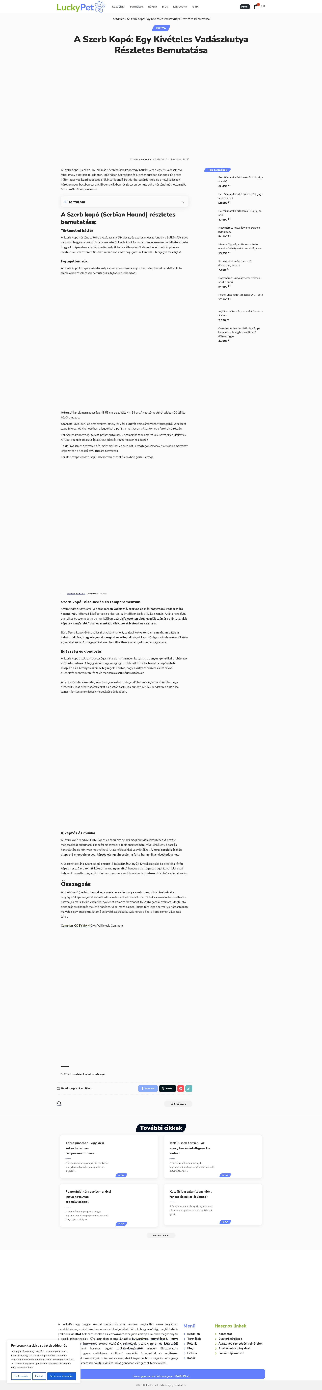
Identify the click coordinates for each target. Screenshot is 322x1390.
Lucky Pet (146, 159)
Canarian (71, 593)
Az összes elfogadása (61, 1376)
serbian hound (82, 1074)
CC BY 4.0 (80, 593)
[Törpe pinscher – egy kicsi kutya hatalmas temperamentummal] (137, 1156)
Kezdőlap (118, 19)
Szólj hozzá (180, 1104)
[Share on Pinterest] (180, 1088)
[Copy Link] (188, 1088)
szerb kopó (98, 1074)
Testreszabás (21, 1376)
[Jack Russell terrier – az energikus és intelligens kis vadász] (241, 1156)
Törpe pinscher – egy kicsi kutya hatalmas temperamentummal (85, 1148)
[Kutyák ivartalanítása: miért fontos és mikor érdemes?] (241, 1204)
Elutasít (39, 1376)
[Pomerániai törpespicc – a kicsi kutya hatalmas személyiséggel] (137, 1205)
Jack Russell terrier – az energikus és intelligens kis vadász (190, 1148)
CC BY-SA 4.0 (83, 926)
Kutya (161, 28)
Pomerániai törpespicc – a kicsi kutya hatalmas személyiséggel (88, 1197)
